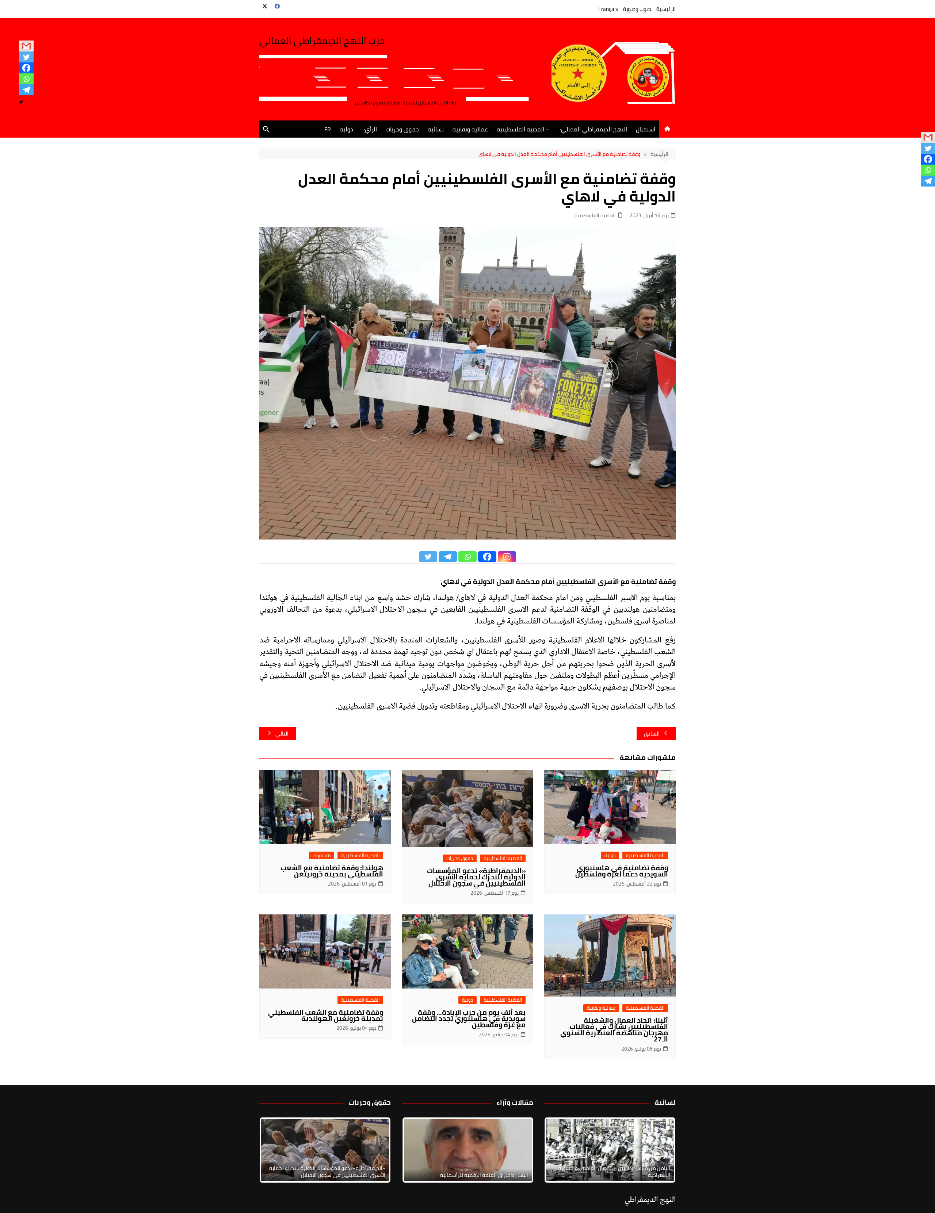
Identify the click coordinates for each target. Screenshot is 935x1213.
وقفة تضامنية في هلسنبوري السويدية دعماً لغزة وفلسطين (621, 870)
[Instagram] (507, 556)
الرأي (371, 129)
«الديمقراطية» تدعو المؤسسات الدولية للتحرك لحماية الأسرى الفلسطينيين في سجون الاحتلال (476, 877)
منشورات (322, 855)
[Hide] (21, 102)
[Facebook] (26, 67)
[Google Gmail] (26, 46)
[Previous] (417, 1150)
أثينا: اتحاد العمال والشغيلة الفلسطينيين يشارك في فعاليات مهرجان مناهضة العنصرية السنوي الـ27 (614, 1029)
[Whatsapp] (26, 78)
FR (327, 129)
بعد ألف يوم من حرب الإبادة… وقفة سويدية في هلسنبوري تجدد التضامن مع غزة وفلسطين (469, 1018)
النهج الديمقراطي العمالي (594, 129)
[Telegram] (26, 89)
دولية (346, 129)
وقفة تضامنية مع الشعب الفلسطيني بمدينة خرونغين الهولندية (325, 1015)
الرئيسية (666, 9)
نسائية (436, 129)
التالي (282, 733)
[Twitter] (26, 56)
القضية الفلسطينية (595, 215)
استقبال (645, 129)
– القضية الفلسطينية (523, 129)
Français (608, 9)
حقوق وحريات (402, 129)
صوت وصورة (637, 9)
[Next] (660, 1150)
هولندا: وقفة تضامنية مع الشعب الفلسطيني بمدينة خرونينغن (331, 870)
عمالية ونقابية (470, 129)
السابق (652, 733)
